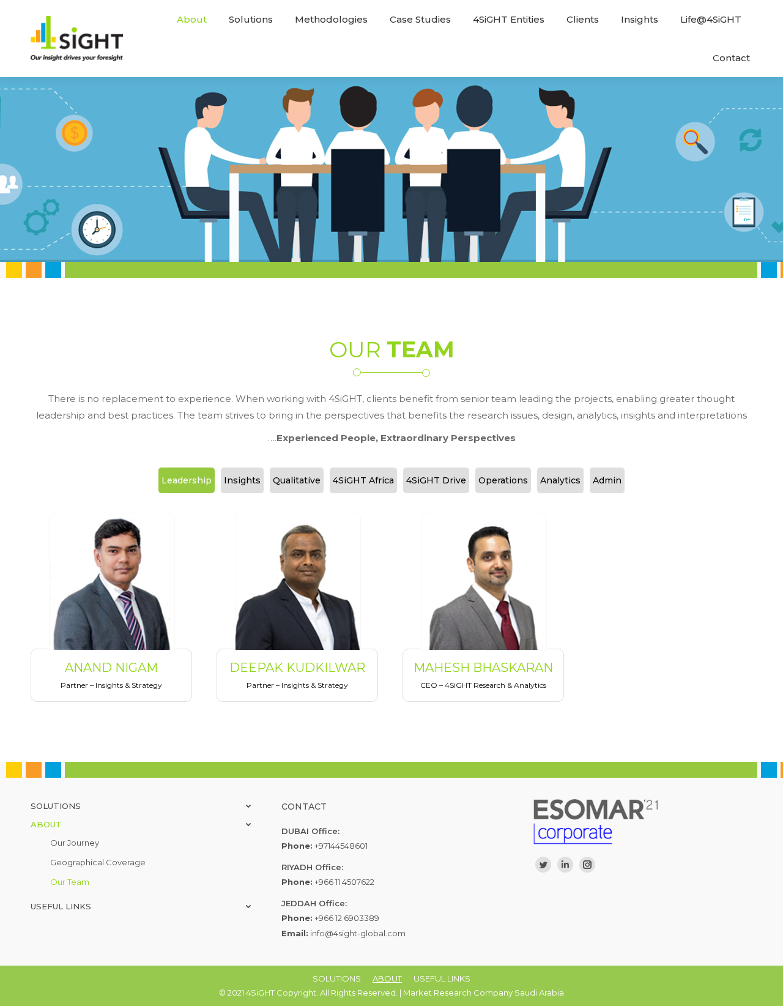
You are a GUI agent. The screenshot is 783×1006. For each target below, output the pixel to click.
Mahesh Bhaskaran (483, 667)
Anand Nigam (111, 667)
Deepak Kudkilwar (297, 667)
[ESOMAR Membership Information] (642, 821)
